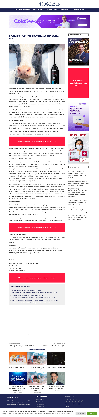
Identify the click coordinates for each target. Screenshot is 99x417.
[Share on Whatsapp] (48, 340)
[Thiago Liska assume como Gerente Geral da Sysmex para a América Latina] (56, 378)
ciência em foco (37, 9)
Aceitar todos (92, 413)
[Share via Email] (50, 340)
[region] (49, 412)
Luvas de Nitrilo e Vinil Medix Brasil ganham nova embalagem (27, 290)
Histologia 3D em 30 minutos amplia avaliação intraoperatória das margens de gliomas (77, 217)
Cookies (67, 406)
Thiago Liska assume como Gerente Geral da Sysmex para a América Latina (31, 303)
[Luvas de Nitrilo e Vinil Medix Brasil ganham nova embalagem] (17, 358)
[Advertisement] (37, 321)
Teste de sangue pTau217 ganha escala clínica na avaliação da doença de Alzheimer (77, 202)
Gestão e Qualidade (51, 9)
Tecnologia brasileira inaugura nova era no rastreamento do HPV (28, 295)
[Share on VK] (45, 340)
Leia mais (17, 414)
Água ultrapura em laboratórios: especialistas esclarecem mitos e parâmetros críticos (33, 297)
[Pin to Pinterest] (40, 340)
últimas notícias (41, 397)
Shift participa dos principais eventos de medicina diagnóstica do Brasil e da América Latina (35, 300)
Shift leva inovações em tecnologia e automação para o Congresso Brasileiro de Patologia (35, 292)
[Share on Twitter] (38, 340)
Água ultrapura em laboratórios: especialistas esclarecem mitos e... (17, 388)
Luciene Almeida (19, 41)
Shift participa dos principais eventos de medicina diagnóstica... (37, 388)
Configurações (81, 413)
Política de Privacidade (72, 404)
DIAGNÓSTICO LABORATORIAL (22, 9)
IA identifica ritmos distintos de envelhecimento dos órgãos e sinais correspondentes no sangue (78, 210)
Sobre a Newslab (65, 9)
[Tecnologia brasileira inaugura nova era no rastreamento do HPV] (56, 358)
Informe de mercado (13, 32)
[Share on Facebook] (36, 340)
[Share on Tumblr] (43, 340)
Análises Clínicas (40, 399)
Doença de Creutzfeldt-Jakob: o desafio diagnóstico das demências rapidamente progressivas (78, 183)
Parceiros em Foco (79, 9)
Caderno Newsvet (40, 406)
